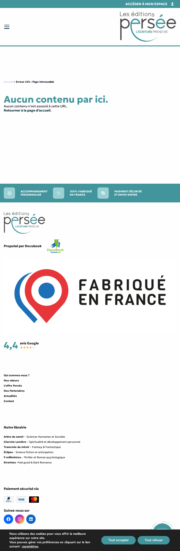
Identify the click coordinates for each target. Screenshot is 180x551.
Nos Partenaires (14, 390)
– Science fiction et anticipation (28, 452)
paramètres (30, 546)
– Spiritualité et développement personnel (42, 441)
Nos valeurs (11, 380)
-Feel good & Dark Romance (28, 462)
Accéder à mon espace (146, 4)
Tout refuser (154, 540)
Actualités (10, 396)
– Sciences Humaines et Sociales (34, 436)
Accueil (8, 81)
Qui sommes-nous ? (17, 375)
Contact (9, 401)
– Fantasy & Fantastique (32, 447)
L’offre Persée (13, 385)
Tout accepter (118, 540)
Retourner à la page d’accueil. (27, 110)
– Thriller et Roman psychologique (34, 457)
